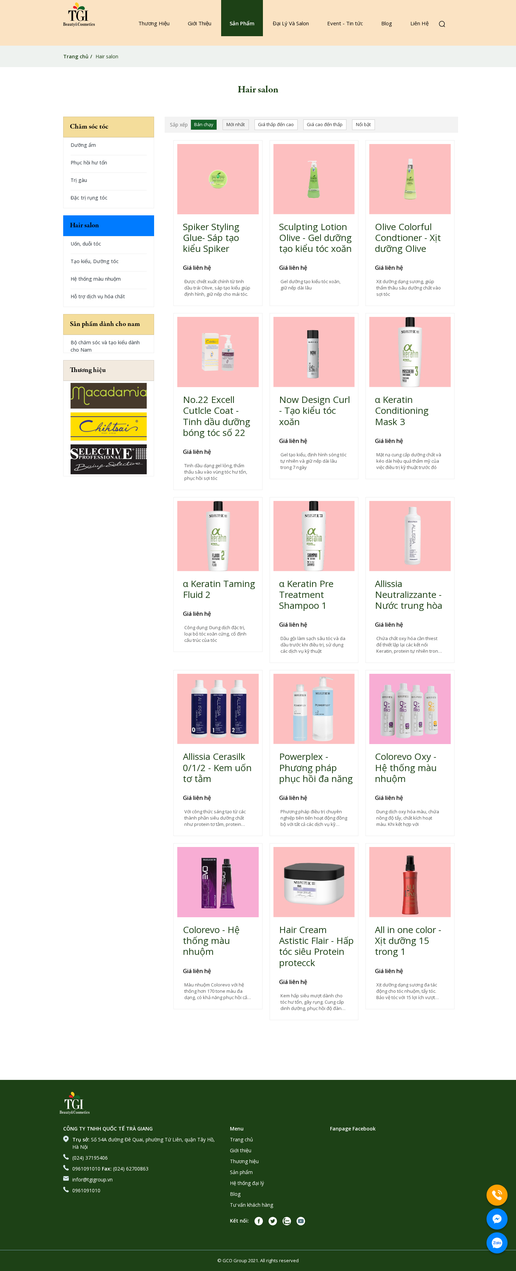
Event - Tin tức (345, 23)
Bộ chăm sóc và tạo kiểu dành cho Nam (105, 346)
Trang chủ (75, 56)
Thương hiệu (88, 370)
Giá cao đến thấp (325, 124)
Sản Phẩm (242, 23)
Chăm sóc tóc (89, 127)
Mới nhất (235, 124)
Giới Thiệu (199, 23)
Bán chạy (203, 124)
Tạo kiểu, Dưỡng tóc (95, 261)
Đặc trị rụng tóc (89, 197)
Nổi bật (363, 124)
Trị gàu (79, 180)
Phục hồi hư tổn (89, 162)
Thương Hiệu (154, 23)
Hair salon (84, 225)
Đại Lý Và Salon (291, 23)
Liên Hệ (419, 23)
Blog (386, 23)
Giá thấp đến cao (276, 124)
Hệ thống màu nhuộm (96, 278)
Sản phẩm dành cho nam (105, 324)
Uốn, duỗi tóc (86, 243)
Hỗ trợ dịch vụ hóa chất (98, 296)
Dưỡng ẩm (83, 145)
